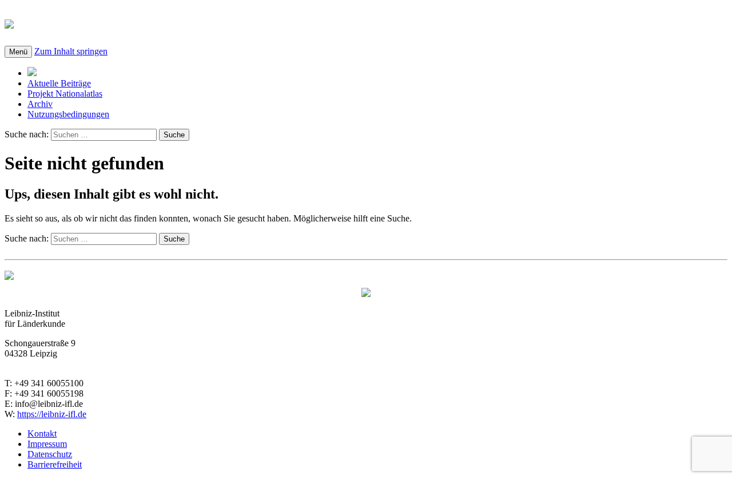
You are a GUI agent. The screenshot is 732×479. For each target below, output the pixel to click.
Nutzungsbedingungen (68, 114)
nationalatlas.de (81, 22)
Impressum (47, 444)
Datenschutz (49, 454)
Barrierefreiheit (54, 464)
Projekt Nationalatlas (64, 93)
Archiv (40, 104)
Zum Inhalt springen (71, 51)
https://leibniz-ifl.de (51, 414)
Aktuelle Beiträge (59, 83)
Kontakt (42, 433)
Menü (18, 51)
